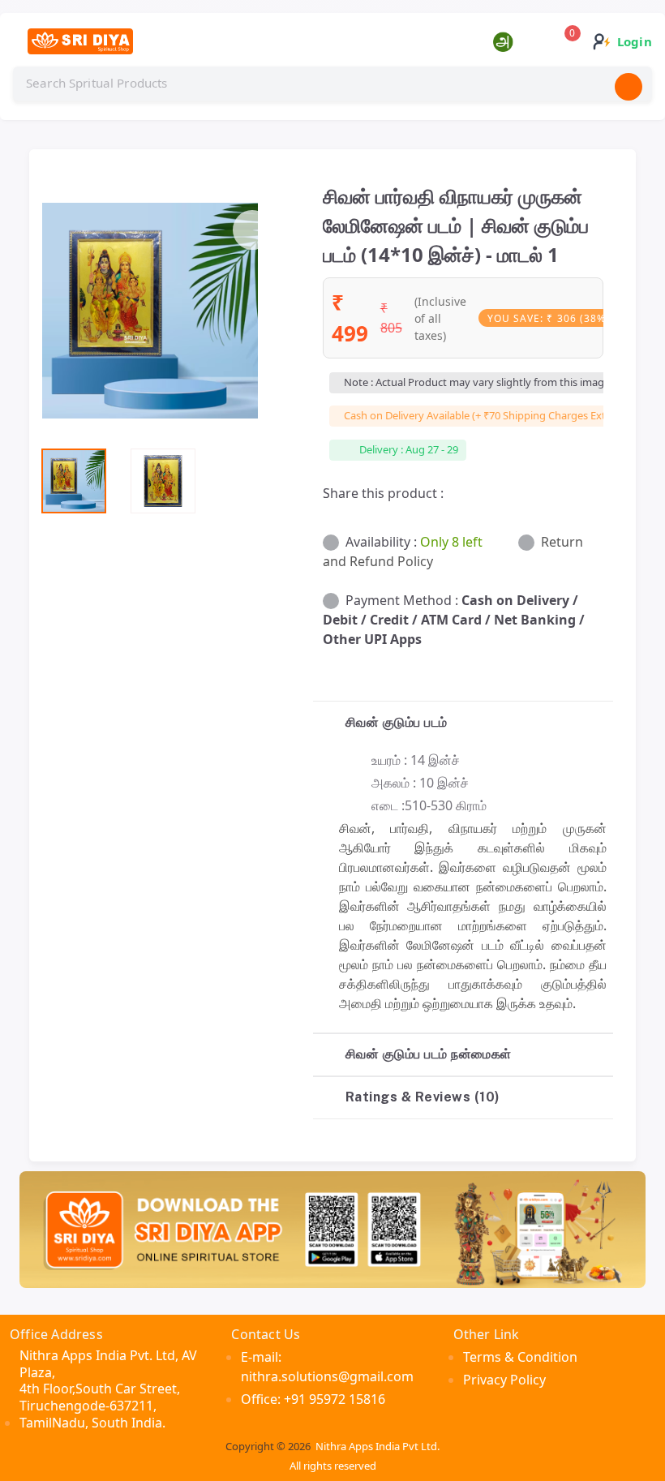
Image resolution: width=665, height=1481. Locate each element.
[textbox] (332, 84)
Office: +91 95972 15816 (313, 1399)
